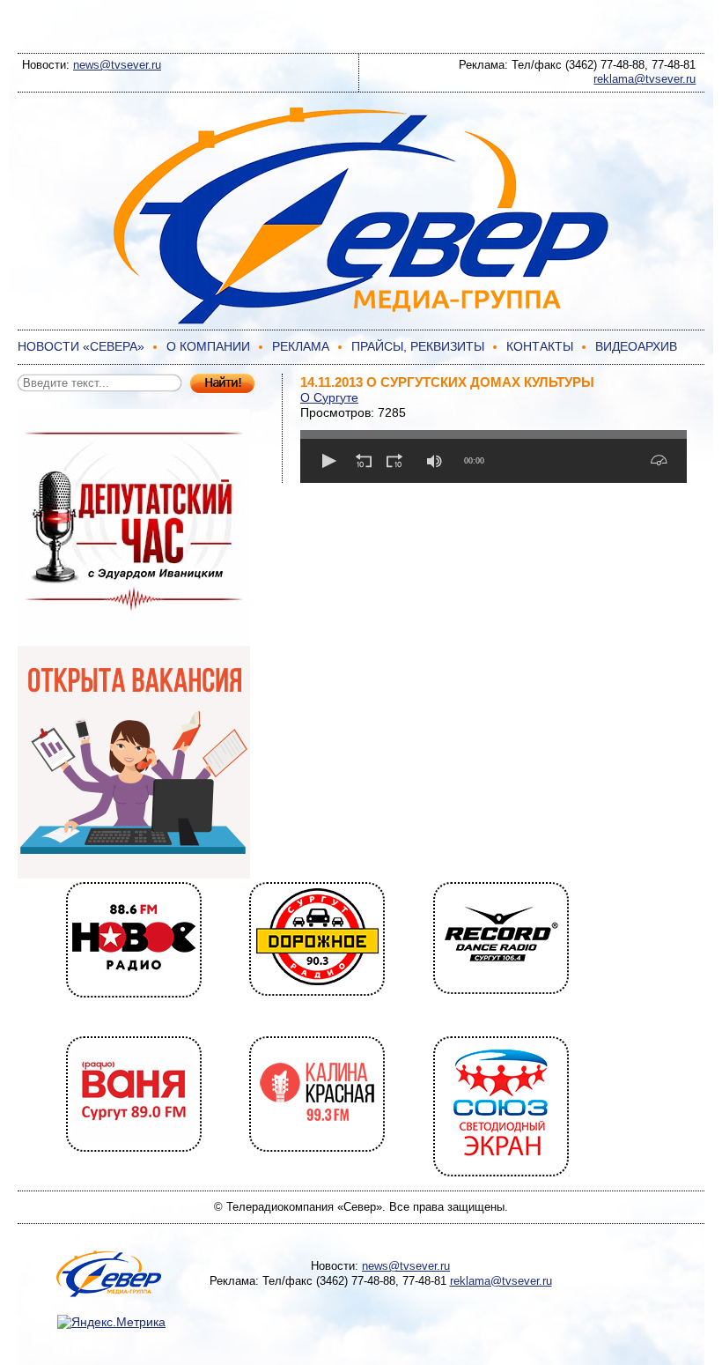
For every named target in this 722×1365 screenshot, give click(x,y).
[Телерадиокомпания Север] (361, 322)
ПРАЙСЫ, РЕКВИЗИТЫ (417, 346)
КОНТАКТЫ (539, 346)
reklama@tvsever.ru (644, 78)
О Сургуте (329, 397)
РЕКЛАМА (300, 346)
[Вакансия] (134, 874)
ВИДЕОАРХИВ (636, 346)
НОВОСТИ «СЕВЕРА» (81, 346)
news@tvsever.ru (117, 64)
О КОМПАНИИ (208, 346)
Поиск (222, 384)
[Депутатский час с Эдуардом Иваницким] (134, 637)
